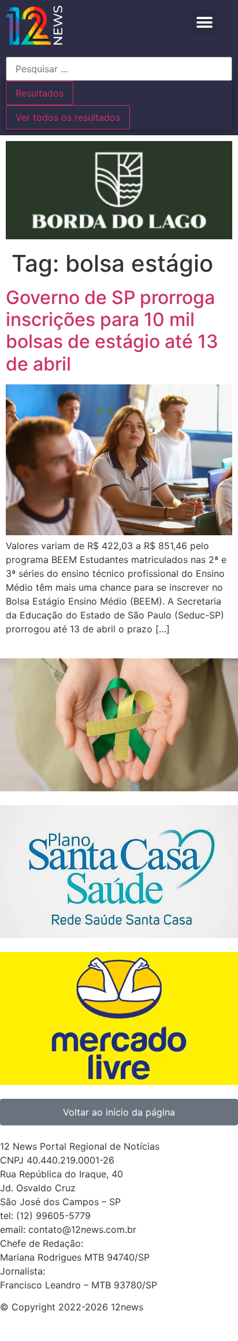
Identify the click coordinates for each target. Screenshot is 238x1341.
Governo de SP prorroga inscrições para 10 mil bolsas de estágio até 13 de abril (112, 330)
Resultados (40, 93)
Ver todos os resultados (68, 117)
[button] (204, 22)
